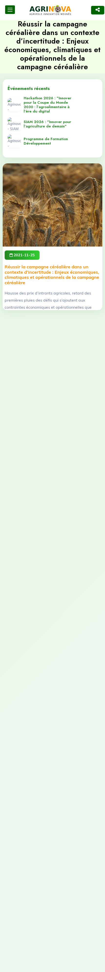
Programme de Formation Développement (46, 141)
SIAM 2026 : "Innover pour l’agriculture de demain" (47, 124)
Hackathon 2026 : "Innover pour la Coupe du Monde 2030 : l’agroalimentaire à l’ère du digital (47, 104)
